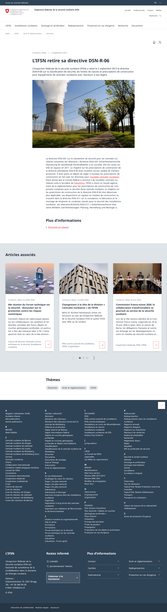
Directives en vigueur (58, 227)
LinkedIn (54, 561)
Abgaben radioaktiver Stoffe (17, 413)
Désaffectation (51, 446)
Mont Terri (89, 484)
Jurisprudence (91, 443)
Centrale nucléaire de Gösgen (18, 443)
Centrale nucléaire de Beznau (18, 440)
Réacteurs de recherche (134, 432)
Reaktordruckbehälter (133, 435)
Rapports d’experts (132, 427)
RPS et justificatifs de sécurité (137, 449)
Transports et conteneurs (135, 497)
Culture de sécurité (13, 486)
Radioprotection (131, 416)
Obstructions (90, 492)
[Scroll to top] (161, 405)
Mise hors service (92, 473)
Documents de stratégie (55, 459)
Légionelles (89, 457)
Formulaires (50, 527)
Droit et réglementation (55, 468)
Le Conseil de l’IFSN (93, 454)
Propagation (90, 527)
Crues (7, 484)
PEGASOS (89, 505)
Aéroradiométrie (12, 419)
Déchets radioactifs (53, 413)
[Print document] (154, 42)
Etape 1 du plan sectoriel (56, 481)
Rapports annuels (131, 424)
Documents (50, 457)
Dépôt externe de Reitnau (56, 430)
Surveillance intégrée (133, 473)
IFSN (86, 416)
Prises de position (92, 524)
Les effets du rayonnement (96, 459)
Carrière (92, 568)
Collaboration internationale (17, 465)
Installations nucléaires (95, 430)
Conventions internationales (17, 476)
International (94, 575)
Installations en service (94, 427)
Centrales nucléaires (14, 459)
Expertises (49, 500)
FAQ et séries (50, 522)
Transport (128, 495)
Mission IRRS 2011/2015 (95, 475)
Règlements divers (132, 440)
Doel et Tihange (52, 462)
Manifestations (91, 470)
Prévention (89, 519)
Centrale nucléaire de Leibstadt (18, 446)
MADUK (88, 467)
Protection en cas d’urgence (97, 532)
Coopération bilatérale (15, 478)
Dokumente (50, 465)
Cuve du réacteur (12, 489)
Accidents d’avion (12, 416)
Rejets (126, 443)
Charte (8, 462)
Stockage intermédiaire (134, 465)
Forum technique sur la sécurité (59, 530)
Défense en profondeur (55, 427)
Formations (50, 525)
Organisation (90, 497)
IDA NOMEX (90, 413)
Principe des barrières (94, 522)
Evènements (50, 489)
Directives (49, 454)
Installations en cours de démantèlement (102, 424)
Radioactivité (129, 413)
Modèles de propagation (95, 481)
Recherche (128, 438)
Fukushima (79, 183)
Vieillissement (130, 508)
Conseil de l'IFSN (12, 470)
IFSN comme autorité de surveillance (100, 419)
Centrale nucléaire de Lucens (18, 448)
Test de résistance (132, 484)
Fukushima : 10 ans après (56, 541)
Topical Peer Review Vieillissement (139, 492)
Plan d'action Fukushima (95, 508)
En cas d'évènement (53, 476)
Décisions (49, 416)
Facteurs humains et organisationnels (61, 519)
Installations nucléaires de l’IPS (98, 432)
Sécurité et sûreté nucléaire (136, 457)
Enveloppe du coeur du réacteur (59, 478)
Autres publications (13, 421)
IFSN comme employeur (95, 421)
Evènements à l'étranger (55, 492)
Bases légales (11, 432)
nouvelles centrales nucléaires (104, 177)
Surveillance (129, 470)
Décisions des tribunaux (55, 419)
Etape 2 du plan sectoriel (56, 484)
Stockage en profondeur (134, 462)
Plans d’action (90, 516)
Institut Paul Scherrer (94, 435)
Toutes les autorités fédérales (16, 3)
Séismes (127, 459)
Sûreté (127, 468)
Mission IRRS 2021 (92, 478)
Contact (92, 561)
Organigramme (91, 494)
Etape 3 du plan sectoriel (56, 487)
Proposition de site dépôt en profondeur (102, 530)
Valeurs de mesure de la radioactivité (140, 505)
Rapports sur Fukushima (134, 430)
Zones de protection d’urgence (137, 516)
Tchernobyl (129, 481)
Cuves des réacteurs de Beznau (19, 500)
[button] (80, 358)
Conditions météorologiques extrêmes (22, 467)
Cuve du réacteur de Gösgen (17, 492)
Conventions (10, 473)
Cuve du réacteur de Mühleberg (19, 497)
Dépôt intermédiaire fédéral (57, 432)
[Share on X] (160, 42)
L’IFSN (87, 451)
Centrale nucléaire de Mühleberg (19, 451)
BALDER (8, 429)
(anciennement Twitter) (61, 566)
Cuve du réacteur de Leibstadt (18, 495)
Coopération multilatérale (16, 481)
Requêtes (128, 446)
